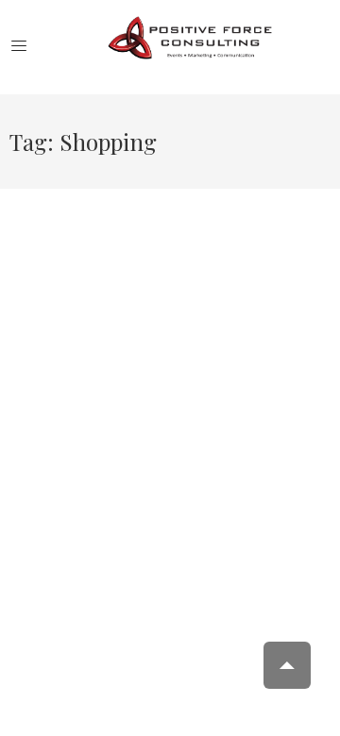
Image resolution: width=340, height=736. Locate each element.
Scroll (287, 665)
